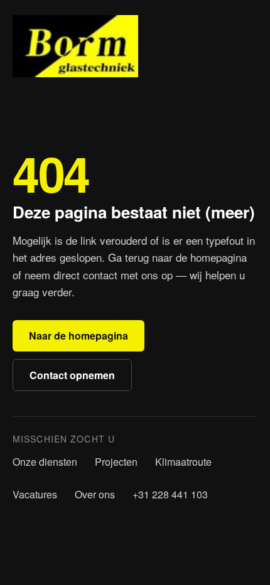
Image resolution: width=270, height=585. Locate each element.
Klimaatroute (183, 461)
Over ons (95, 494)
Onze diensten (45, 461)
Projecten (116, 461)
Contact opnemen (72, 375)
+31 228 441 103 (170, 494)
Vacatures (35, 494)
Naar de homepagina (78, 335)
